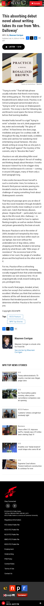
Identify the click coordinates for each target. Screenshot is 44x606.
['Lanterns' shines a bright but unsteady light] (9, 413)
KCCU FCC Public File (12, 530)
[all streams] (41, 603)
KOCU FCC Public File (12, 544)
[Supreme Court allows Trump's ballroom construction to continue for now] (9, 464)
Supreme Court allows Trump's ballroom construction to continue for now (30, 466)
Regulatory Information (13, 520)
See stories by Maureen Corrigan (25, 351)
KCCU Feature (15, 317)
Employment (9, 549)
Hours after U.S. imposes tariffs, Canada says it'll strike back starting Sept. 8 (29, 432)
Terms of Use (9, 569)
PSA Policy (8, 559)
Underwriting (9, 554)
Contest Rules (9, 564)
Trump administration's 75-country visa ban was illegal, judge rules (29, 378)
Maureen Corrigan (16, 35)
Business (21, 426)
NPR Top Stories (16, 322)
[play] (3, 603)
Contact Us (8, 573)
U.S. (19, 372)
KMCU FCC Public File (12, 539)
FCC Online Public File (12, 525)
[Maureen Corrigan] (7, 342)
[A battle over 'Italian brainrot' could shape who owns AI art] (9, 447)
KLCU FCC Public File (12, 534)
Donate (37, 3)
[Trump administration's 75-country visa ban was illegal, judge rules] (9, 376)
